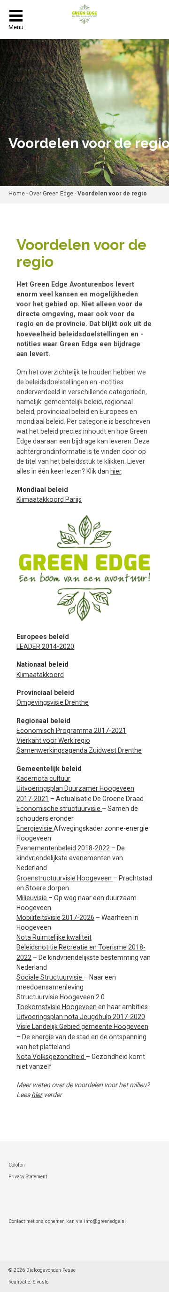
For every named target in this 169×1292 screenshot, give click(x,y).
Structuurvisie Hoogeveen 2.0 (60, 997)
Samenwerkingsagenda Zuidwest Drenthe (79, 750)
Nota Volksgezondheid (51, 1056)
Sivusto (40, 1282)
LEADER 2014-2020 (45, 646)
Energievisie (35, 828)
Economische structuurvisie (59, 808)
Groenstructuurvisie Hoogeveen (64, 878)
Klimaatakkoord (40, 674)
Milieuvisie (32, 898)
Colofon (16, 1165)
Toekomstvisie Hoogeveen (56, 1007)
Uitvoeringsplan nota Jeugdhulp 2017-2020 (80, 1016)
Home (16, 193)
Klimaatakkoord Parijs (49, 499)
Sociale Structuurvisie (50, 977)
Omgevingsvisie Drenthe (52, 702)
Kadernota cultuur (43, 778)
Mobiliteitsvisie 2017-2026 (55, 917)
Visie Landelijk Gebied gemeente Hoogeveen (82, 1026)
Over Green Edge (51, 193)
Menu (15, 27)
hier (115, 471)
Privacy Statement (27, 1177)
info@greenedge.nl (105, 1221)
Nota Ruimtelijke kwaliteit (54, 937)
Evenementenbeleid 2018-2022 (63, 848)
